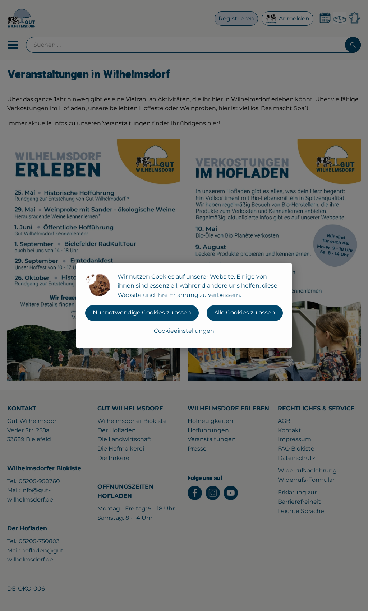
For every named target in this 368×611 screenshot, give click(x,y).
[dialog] (184, 305)
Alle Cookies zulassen (244, 312)
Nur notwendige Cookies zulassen (142, 312)
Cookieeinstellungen (184, 330)
